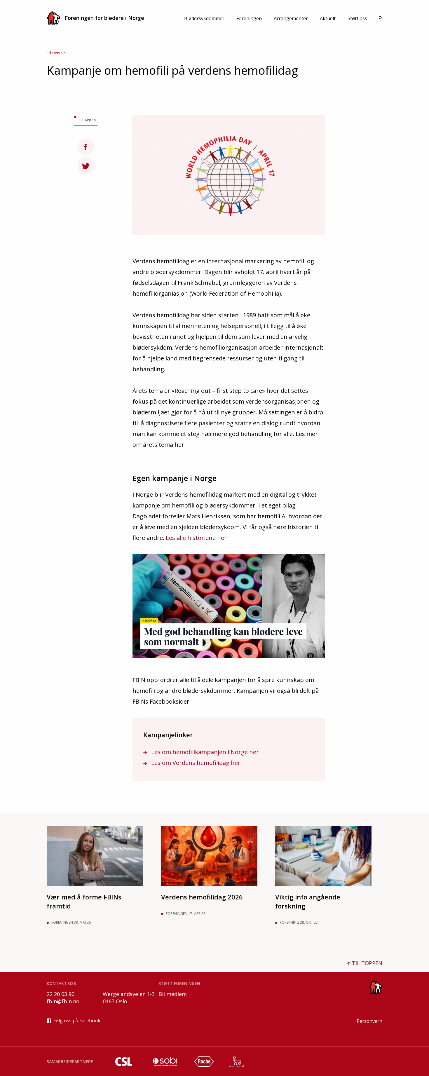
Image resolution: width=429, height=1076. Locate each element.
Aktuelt (328, 18)
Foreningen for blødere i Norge (104, 17)
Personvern (369, 1021)
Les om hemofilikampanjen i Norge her (204, 752)
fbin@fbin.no (63, 1001)
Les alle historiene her (196, 538)
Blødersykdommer (204, 18)
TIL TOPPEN (366, 963)
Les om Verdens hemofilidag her (195, 763)
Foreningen (249, 18)
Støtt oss (357, 18)
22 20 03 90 (60, 993)
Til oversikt (57, 52)
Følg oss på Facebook (76, 1020)
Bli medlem (172, 993)
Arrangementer (291, 18)
